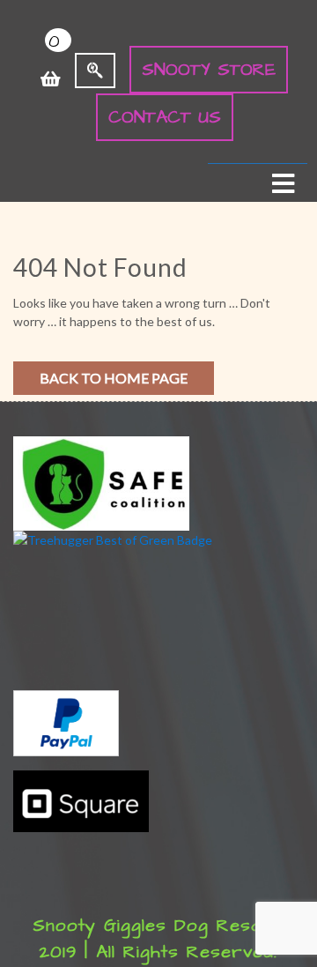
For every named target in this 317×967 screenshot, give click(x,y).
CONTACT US (164, 117)
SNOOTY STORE (209, 69)
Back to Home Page (114, 377)
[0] (51, 69)
